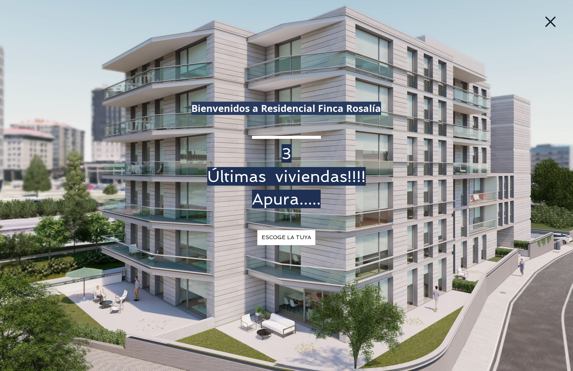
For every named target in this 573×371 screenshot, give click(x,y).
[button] (550, 22)
